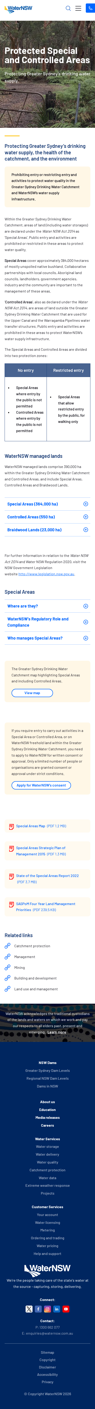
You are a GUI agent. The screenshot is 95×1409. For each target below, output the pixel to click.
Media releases (48, 1117)
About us (47, 1101)
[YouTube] (65, 1309)
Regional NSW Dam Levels (48, 1078)
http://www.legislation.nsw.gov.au (46, 574)
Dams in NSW (47, 1086)
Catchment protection (32, 946)
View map (32, 692)
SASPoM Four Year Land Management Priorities (45, 906)
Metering (47, 1230)
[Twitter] (29, 1309)
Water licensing (47, 1222)
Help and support (47, 1253)
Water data (47, 1177)
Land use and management (36, 989)
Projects (47, 1193)
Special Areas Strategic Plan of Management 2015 (41, 850)
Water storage (47, 1146)
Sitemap (47, 1352)
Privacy (47, 1382)
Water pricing (47, 1245)
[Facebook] (38, 1309)
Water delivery (47, 1154)
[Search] (68, 8)
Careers (47, 1125)
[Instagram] (47, 1309)
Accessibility (47, 1374)
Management (24, 956)
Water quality (47, 1162)
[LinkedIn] (56, 1309)
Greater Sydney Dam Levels (47, 1070)
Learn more (57, 1032)
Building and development (35, 978)
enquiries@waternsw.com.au (49, 1333)
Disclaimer (47, 1367)
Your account (47, 1214)
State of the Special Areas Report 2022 (47, 878)
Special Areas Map (41, 826)
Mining (19, 967)
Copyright (47, 1359)
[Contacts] (90, 8)
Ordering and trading (47, 1238)
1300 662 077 (49, 1327)
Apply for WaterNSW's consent (41, 785)
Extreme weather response (47, 1185)
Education (47, 1109)
